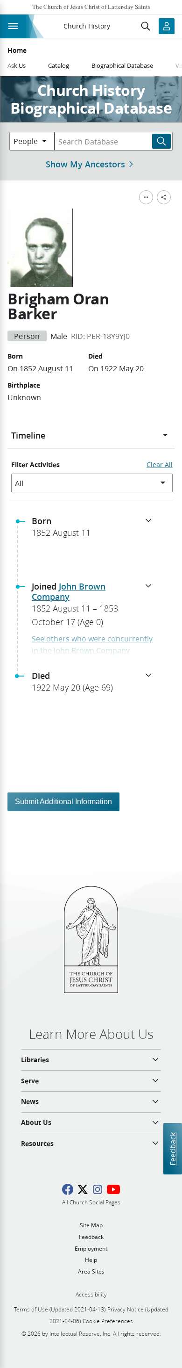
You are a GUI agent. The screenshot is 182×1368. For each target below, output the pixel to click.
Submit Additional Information (63, 802)
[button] (95, 529)
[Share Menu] (164, 197)
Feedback (172, 1149)
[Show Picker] (165, 435)
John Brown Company (68, 591)
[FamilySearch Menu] (146, 197)
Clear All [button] (160, 464)
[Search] (161, 141)
